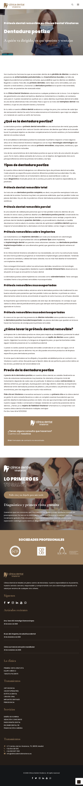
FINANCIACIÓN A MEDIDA (13, 728)
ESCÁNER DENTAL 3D (11, 725)
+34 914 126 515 (12, 749)
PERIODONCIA (9, 702)
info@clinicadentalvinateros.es (19, 753)
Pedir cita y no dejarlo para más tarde (26, 495)
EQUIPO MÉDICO (10, 671)
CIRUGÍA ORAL (9, 696)
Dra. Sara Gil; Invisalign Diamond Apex (19, 621)
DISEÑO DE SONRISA (11, 716)
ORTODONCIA (9, 688)
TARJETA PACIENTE (11, 674)
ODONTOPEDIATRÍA (11, 691)
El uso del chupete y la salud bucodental (20, 634)
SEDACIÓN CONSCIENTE (13, 719)
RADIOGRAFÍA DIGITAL (12, 722)
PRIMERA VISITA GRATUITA (14, 668)
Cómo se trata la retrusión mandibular (19, 647)
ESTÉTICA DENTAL (10, 694)
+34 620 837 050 (13, 751)
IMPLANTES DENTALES (12, 699)
